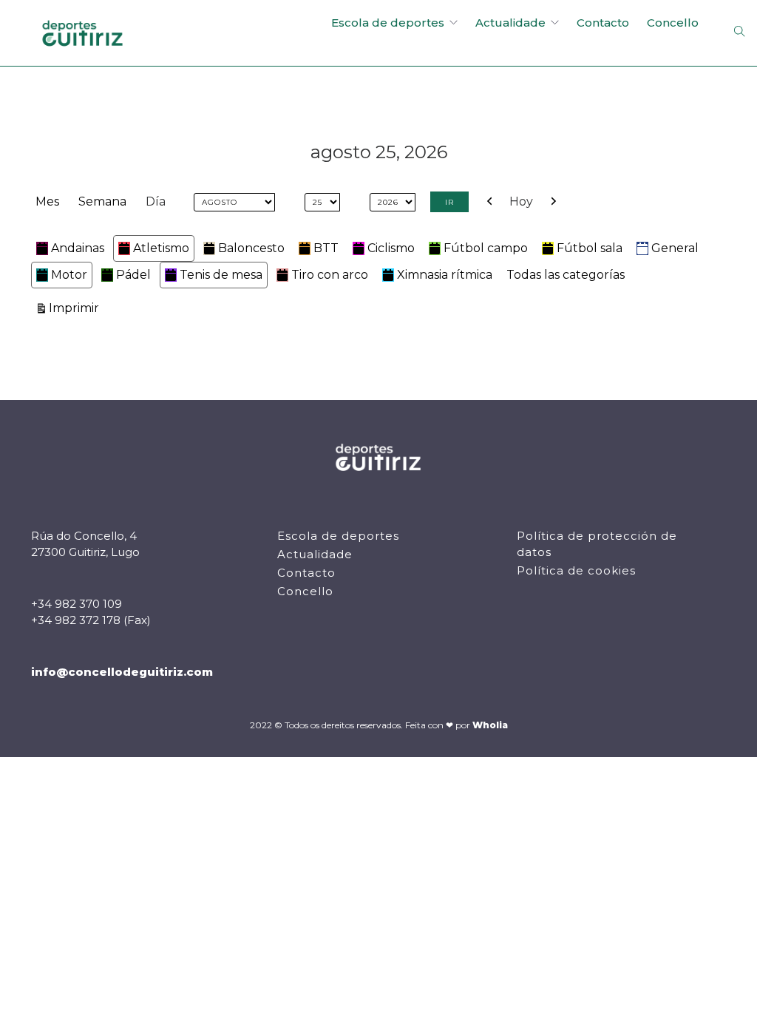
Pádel (133, 275)
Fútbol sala (589, 248)
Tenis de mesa (221, 275)
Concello (673, 23)
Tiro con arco (329, 275)
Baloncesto (251, 248)
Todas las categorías (565, 275)
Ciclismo (391, 248)
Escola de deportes (387, 23)
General (675, 248)
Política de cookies (576, 570)
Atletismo (161, 248)
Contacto (603, 23)
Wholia (490, 725)
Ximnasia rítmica (444, 275)
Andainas (77, 248)
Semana (102, 201)
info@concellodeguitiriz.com (122, 672)
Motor (69, 275)
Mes (47, 201)
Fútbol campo (486, 248)
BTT (326, 248)
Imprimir (76, 307)
